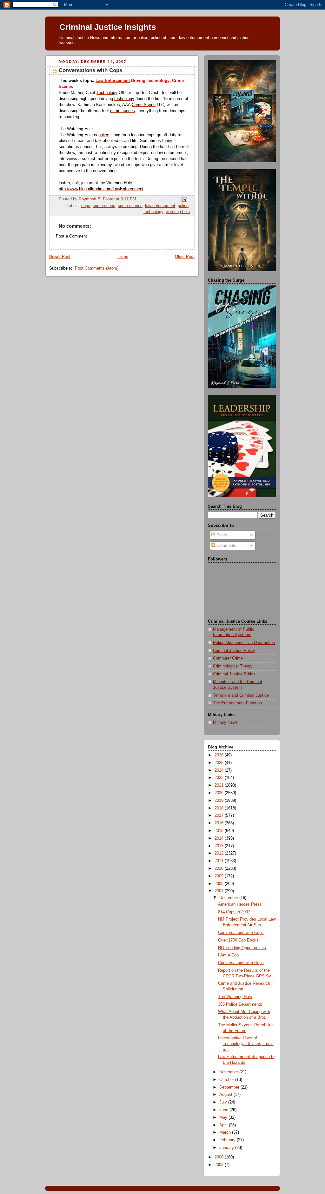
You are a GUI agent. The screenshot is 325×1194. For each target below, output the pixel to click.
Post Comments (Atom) (96, 268)
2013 (220, 846)
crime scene (104, 206)
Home (122, 256)
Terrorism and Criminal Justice (241, 695)
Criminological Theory (233, 666)
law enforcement (160, 206)
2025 (220, 763)
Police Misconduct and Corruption (244, 643)
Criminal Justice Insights (107, 27)
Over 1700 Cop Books (238, 940)
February (228, 1140)
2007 (220, 891)
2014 (220, 838)
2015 (220, 830)
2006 (220, 1157)
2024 (220, 770)
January (227, 1147)
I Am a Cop (228, 955)
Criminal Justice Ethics (234, 674)
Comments (225, 545)
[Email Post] (184, 199)
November (229, 1072)
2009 (220, 876)
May (224, 1117)
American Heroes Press (240, 904)
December (229, 897)
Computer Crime (228, 658)
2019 (220, 800)
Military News (225, 722)
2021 (220, 785)
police (183, 206)
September (230, 1087)
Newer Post (59, 256)
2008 (220, 884)
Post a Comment (71, 236)
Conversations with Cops (241, 932)
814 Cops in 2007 (234, 912)
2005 (220, 1165)
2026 (220, 755)
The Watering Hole (235, 997)
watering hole (178, 212)
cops (85, 206)
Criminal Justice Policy (234, 650)
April (224, 1125)
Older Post (185, 256)
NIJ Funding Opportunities (242, 948)
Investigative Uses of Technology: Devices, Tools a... (246, 1043)
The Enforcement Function (237, 703)
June (224, 1110)
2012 (220, 853)
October (227, 1079)
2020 (220, 793)
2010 (220, 868)
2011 (220, 861)
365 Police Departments (240, 1004)
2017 (220, 815)
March (225, 1132)
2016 (220, 823)
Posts (221, 535)
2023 (220, 777)
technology (153, 212)
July (223, 1102)
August (226, 1094)
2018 (220, 808)
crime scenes (130, 206)
